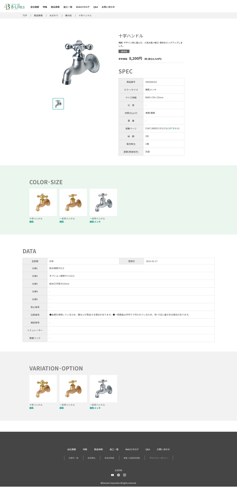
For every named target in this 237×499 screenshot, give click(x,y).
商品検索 (55, 7)
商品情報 (38, 15)
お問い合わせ (108, 7)
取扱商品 (91, 458)
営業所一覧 (73, 458)
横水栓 (68, 15)
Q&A (95, 7)
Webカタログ (83, 7)
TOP (24, 15)
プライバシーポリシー (158, 458)
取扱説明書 (109, 458)
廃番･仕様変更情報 (132, 458)
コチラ (171, 128)
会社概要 (34, 7)
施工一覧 (68, 7)
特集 (45, 7)
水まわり (54, 15)
